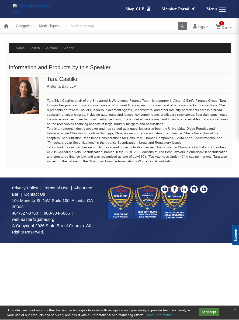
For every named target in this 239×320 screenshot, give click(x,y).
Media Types (49, 26)
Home (20, 48)
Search (34, 48)
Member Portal (176, 9)
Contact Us (34, 194)
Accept (210, 312)
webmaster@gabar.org (33, 219)
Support (68, 48)
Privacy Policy (25, 188)
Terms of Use (56, 188)
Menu (211, 9)
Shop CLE (135, 9)
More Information (160, 315)
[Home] (6, 26)
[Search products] (182, 26)
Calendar (51, 48)
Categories (24, 26)
